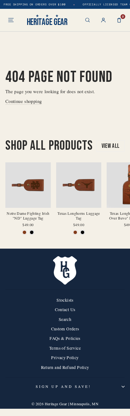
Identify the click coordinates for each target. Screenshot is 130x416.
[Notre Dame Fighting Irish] (24, 232)
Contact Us (65, 309)
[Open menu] (11, 20)
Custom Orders (65, 329)
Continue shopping (23, 101)
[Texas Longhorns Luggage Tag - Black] (82, 232)
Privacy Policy (65, 357)
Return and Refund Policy (65, 367)
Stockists (64, 300)
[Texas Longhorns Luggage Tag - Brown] (75, 232)
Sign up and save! (63, 386)
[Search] (87, 20)
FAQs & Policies (65, 338)
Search (65, 319)
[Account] (103, 20)
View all (111, 146)
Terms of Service (65, 348)
